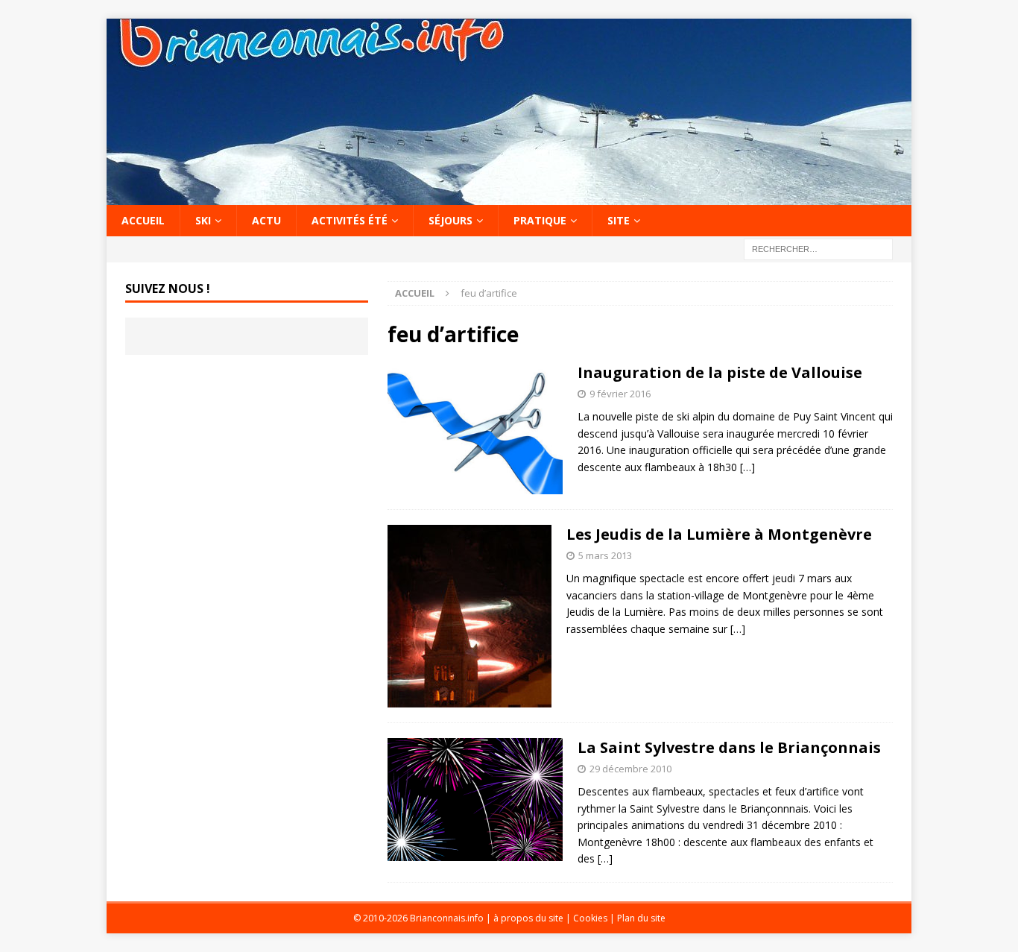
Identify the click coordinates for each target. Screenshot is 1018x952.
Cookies (590, 918)
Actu (266, 220)
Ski (203, 220)
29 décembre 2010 (630, 768)
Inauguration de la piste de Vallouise (720, 372)
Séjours (450, 220)
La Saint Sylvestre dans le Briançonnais (729, 747)
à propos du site (528, 918)
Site (618, 220)
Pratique (539, 220)
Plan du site (641, 918)
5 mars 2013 (605, 555)
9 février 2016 (620, 393)
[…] (747, 467)
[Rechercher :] (818, 249)
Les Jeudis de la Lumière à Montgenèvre (719, 534)
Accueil (143, 220)
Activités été (350, 220)
